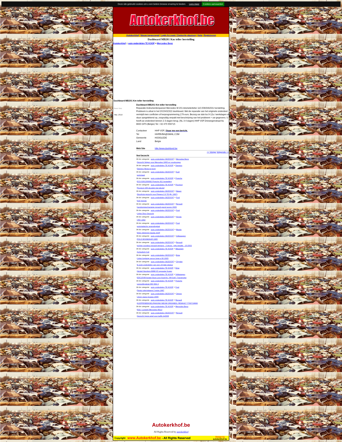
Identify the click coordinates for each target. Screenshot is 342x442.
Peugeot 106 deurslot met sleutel (150, 188)
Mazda (179, 230)
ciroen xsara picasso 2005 (148, 297)
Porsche (178, 178)
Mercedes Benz (165, 43)
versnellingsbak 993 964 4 (148, 284)
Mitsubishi (179, 249)
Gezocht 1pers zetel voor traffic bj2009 (153, 316)
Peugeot (179, 185)
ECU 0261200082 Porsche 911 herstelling (154, 181)
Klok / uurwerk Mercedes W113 (149, 310)
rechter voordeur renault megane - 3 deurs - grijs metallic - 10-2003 (164, 246)
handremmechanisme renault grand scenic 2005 (157, 207)
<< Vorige (211, 152)
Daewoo (178, 165)
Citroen (179, 294)
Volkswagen (181, 236)
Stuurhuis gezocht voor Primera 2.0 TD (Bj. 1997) (157, 194)
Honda (179, 217)
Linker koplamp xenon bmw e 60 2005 (153, 258)
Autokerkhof (119, 43)
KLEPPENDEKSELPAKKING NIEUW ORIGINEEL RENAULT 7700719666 (167, 303)
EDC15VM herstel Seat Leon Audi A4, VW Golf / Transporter (161, 278)
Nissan (179, 191)
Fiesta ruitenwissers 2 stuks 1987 (150, 290)
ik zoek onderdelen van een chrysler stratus (155, 265)
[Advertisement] (171, 72)
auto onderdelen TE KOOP (141, 43)
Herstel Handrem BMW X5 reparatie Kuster (154, 271)
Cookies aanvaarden (213, 4)
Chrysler (179, 262)
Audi (178, 172)
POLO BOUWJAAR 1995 (147, 239)
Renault (179, 204)
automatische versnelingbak (148, 226)
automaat (141, 175)
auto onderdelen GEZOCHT (162, 159)
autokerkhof (182, 431)
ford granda (142, 201)
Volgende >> (223, 152)
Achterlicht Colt (143, 252)
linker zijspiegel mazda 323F (148, 233)
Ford (178, 197)
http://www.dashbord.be (166, 148)
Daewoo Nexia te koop (146, 169)
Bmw (178, 255)
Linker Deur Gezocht (145, 214)
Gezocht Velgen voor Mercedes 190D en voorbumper (159, 162)
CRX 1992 (141, 220)
